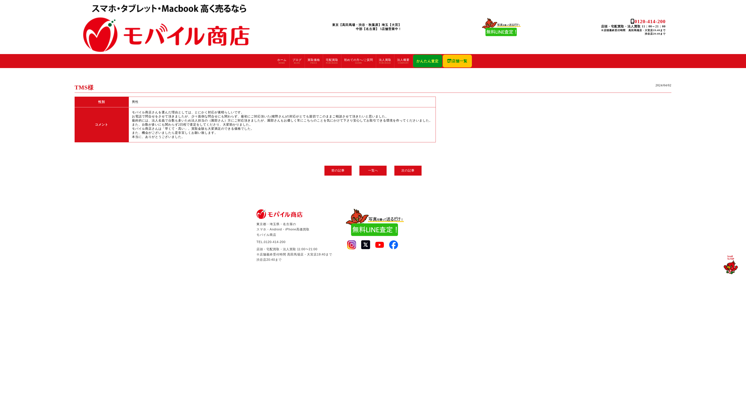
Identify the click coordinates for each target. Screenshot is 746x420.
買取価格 (314, 59)
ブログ (297, 59)
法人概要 (403, 59)
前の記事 (338, 170)
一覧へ (373, 170)
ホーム (282, 59)
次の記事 (408, 170)
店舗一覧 (459, 61)
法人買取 (385, 59)
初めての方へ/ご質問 (358, 59)
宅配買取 (332, 59)
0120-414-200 (650, 21)
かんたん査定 (428, 61)
